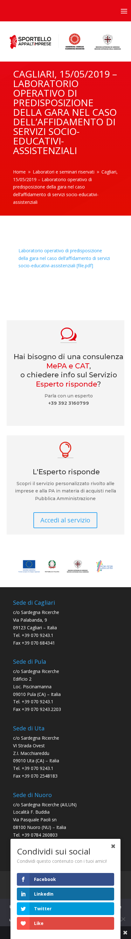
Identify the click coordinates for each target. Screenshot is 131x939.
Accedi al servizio (65, 520)
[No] (123, 919)
